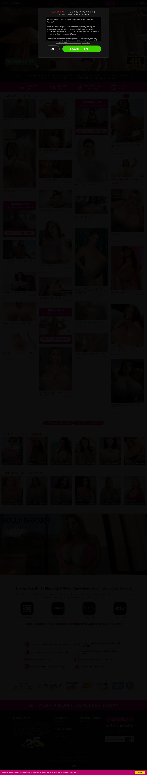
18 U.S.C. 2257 (60, 43)
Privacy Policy (86, 43)
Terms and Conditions (73, 43)
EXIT (53, 49)
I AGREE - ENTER (82, 49)
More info (73, 772)
